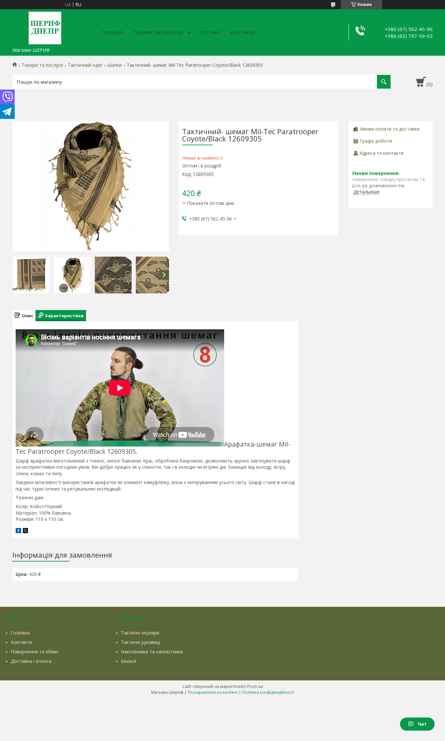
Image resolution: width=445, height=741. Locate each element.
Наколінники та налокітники (152, 651)
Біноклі (128, 661)
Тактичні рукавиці (140, 642)
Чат (422, 724)
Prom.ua (255, 686)
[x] (25, 531)
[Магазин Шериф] (45, 26)
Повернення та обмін (34, 651)
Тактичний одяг (85, 65)
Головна (112, 32)
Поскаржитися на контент (213, 692)
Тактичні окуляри (140, 633)
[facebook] (18, 531)
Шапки (114, 65)
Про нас (210, 32)
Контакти (242, 32)
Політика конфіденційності (268, 692)
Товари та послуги (158, 32)
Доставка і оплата (31, 661)
